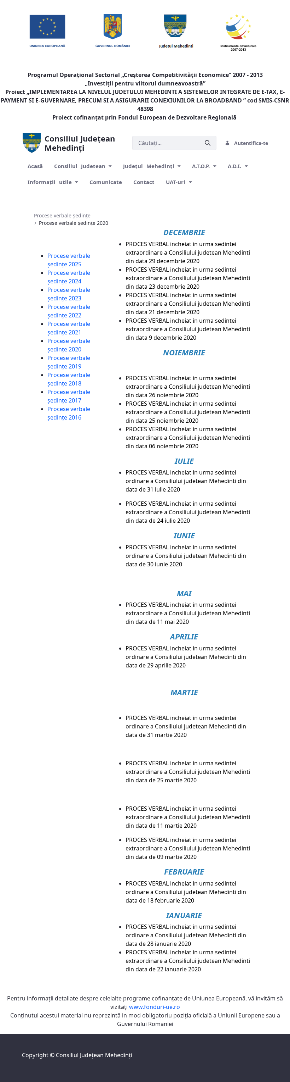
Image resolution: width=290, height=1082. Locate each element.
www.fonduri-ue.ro (154, 1007)
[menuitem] (35, 166)
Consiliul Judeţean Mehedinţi (94, 1055)
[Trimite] (208, 143)
